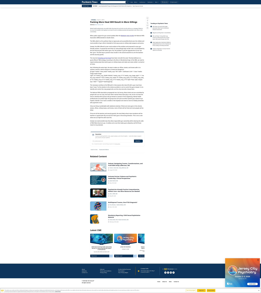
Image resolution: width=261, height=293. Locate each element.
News (131, 2)
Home (158, 281)
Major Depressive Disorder (138, 6)
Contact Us (84, 272)
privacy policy (117, 144)
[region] (130, 290)
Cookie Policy (58, 291)
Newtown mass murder (127, 35)
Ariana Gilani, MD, (114, 219)
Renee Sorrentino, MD (123, 219)
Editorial (102, 269)
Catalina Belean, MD (121, 204)
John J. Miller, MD (113, 193)
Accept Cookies (211, 290)
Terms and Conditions (105, 271)
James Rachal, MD (114, 180)
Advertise (84, 271)
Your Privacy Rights (123, 272)
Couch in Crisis (94, 149)
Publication (150, 2)
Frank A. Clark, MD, (114, 167)
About (83, 269)
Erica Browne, (113, 204)
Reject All (201, 290)
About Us (164, 281)
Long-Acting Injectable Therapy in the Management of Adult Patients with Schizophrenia (115, 6)
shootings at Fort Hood (104, 58)
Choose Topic (86, 6)
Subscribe (137, 141)
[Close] (258, 290)
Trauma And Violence (104, 149)
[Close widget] (258, 260)
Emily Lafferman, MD (123, 167)
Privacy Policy (103, 272)
